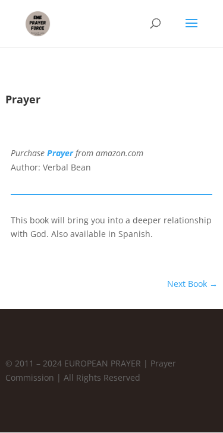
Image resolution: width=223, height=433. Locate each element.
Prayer (60, 153)
